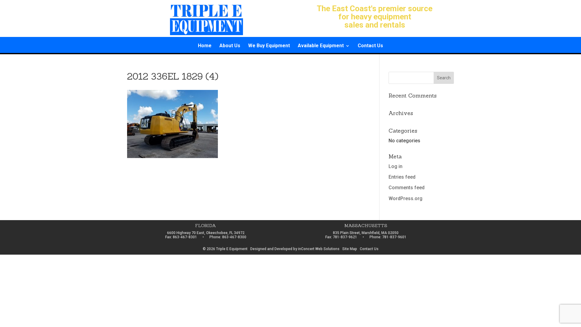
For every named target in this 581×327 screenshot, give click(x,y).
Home (205, 46)
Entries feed (402, 177)
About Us (229, 46)
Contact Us (370, 46)
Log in (395, 166)
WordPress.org (405, 198)
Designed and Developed (271, 249)
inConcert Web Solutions (319, 249)
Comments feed (407, 187)
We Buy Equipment (269, 46)
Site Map (349, 249)
